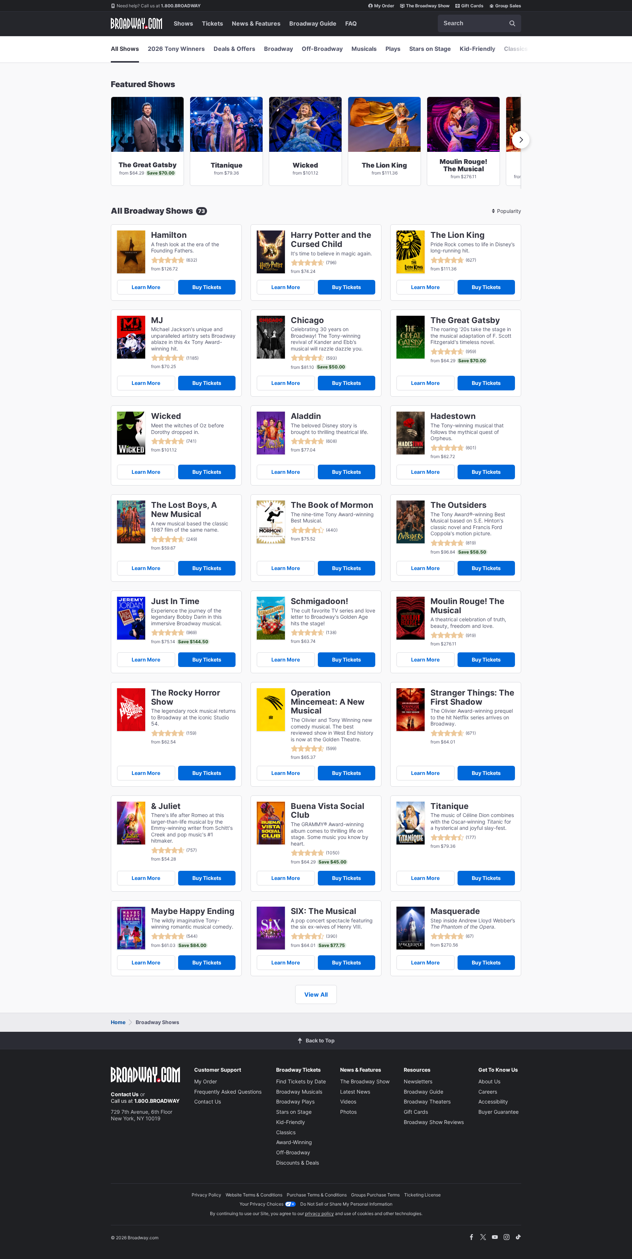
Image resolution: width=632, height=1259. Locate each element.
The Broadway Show (427, 5)
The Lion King (457, 235)
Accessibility (493, 1101)
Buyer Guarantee (498, 1112)
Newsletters (418, 1081)
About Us (489, 1081)
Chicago (307, 320)
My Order (384, 5)
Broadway (278, 48)
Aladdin (306, 416)
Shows (183, 23)
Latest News (355, 1091)
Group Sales (508, 5)
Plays (392, 48)
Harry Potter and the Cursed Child (331, 240)
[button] (521, 140)
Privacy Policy (206, 1195)
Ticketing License (422, 1195)
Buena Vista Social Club (327, 811)
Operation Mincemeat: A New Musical (328, 701)
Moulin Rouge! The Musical (467, 606)
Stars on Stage (430, 48)
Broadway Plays (295, 1101)
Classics (516, 48)
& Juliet (166, 806)
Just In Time (175, 601)
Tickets (212, 23)
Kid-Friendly (477, 48)
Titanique (449, 806)
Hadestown (453, 416)
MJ (157, 320)
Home (118, 1022)
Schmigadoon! (319, 601)
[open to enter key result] (512, 23)
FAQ (351, 23)
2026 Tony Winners (176, 48)
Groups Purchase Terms (375, 1195)
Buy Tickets (206, 287)
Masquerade (455, 911)
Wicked (166, 416)
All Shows (125, 48)
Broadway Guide (312, 23)
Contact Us (125, 1094)
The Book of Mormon (332, 505)
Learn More (146, 287)
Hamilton (169, 235)
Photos (348, 1112)
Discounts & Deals (297, 1162)
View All (316, 994)
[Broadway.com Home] (136, 23)
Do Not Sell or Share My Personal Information (346, 1204)
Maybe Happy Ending (192, 911)
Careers (487, 1091)
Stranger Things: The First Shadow (472, 697)
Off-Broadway (322, 48)
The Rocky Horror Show (185, 697)
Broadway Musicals (299, 1091)
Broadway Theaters (427, 1101)
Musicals (364, 48)
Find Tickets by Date (301, 1081)
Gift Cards (472, 5)
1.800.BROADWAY (159, 5)
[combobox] (479, 23)
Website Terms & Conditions (254, 1195)
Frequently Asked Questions (228, 1091)
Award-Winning (294, 1142)
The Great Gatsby (465, 320)
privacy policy (319, 1213)
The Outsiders (458, 505)
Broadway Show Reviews (434, 1122)
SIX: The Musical (323, 911)
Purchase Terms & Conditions (317, 1195)
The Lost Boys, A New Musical (184, 510)
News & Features (256, 23)
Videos (348, 1101)
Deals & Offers (234, 48)
